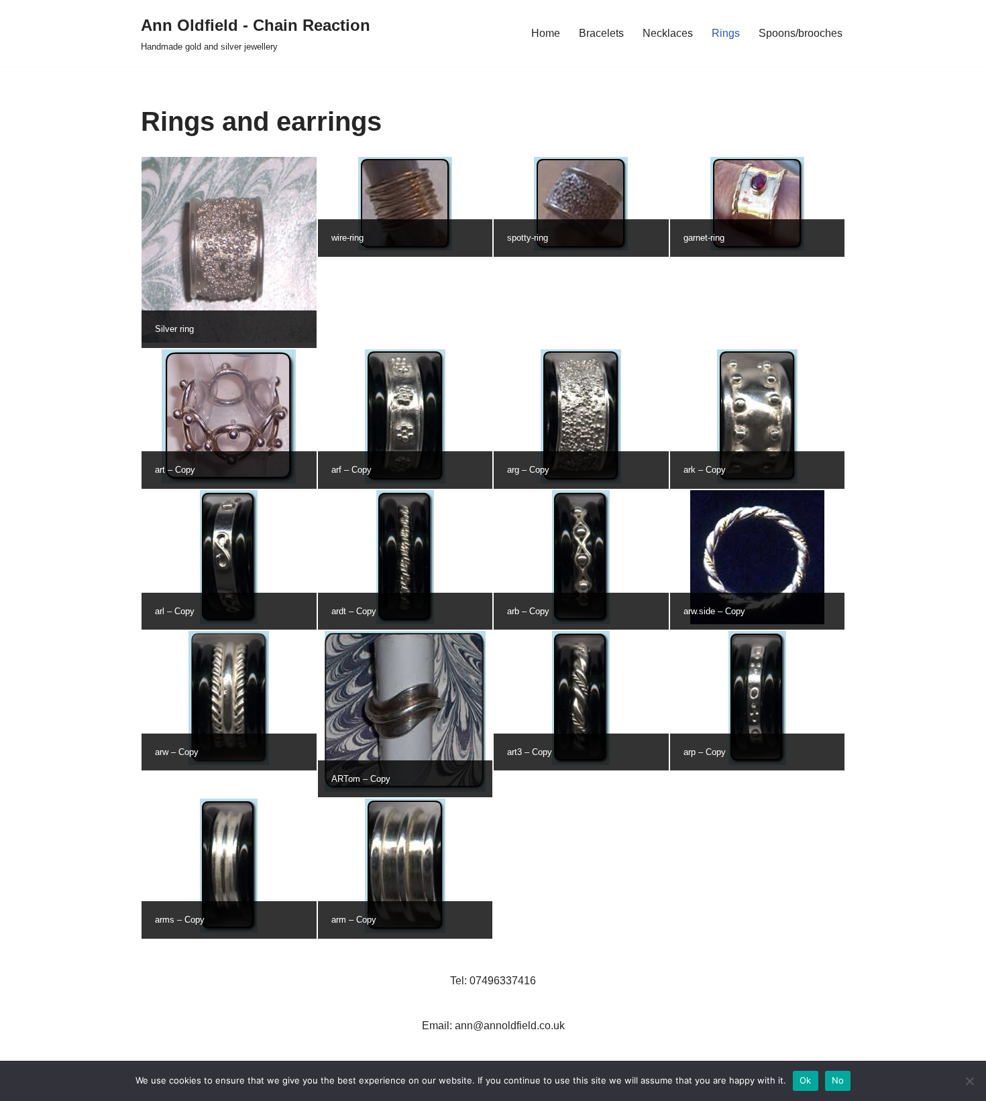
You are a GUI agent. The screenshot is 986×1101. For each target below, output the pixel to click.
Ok (806, 1080)
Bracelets (601, 33)
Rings (726, 33)
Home (545, 33)
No (838, 1080)
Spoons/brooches (800, 33)
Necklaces (668, 33)
